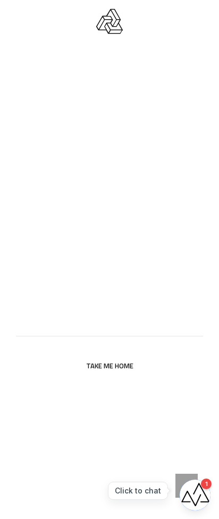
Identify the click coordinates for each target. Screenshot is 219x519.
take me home (109, 365)
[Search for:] (109, 322)
